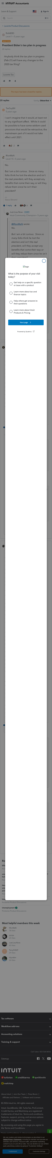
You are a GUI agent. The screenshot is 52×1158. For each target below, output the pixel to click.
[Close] (44, 261)
